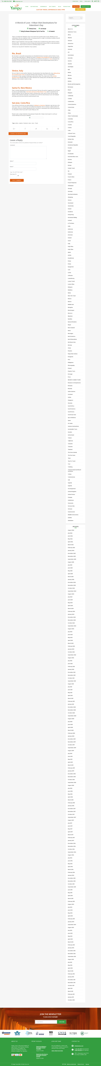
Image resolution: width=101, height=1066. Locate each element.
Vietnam (70, 509)
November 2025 (72, 556)
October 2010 (71, 1000)
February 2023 (71, 646)
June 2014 (70, 910)
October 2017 (71, 814)
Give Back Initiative (73, 194)
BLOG (59, 6)
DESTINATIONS (34, 6)
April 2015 (70, 895)
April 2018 (70, 797)
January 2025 (71, 579)
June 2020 (70, 724)
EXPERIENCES (43, 6)
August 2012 (71, 959)
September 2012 (72, 956)
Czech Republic (72, 136)
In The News (71, 223)
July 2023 (70, 631)
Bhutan (70, 75)
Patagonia (70, 356)
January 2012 (71, 976)
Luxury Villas (71, 284)
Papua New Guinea (72, 353)
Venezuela (70, 503)
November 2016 (72, 846)
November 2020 (72, 710)
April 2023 (70, 640)
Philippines (70, 362)
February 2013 (71, 945)
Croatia (70, 124)
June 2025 (70, 568)
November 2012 (71, 953)
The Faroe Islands (72, 452)
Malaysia (70, 287)
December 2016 (72, 843)
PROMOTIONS (75, 1)
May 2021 (70, 692)
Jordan (69, 255)
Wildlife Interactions (73, 514)
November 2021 (71, 675)
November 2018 (72, 776)
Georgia (70, 188)
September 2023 (72, 626)
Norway (70, 345)
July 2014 (70, 907)
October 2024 (71, 588)
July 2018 (70, 788)
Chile (69, 110)
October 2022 (71, 652)
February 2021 (71, 701)
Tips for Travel (39, 31)
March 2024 (71, 608)
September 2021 (72, 681)
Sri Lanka (70, 423)
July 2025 (70, 565)
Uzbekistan (71, 500)
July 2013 (70, 930)
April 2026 (70, 541)
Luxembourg (71, 278)
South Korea (71, 411)
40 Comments (52, 31)
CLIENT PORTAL (80, 9)
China (69, 113)
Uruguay (70, 497)
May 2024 (70, 602)
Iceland (70, 220)
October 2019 (71, 744)
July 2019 (70, 753)
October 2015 (71, 884)
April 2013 (70, 939)
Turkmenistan (71, 477)
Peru (69, 359)
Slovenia (70, 403)
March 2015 (70, 898)
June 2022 (70, 663)
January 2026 (71, 550)
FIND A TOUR (76, 6)
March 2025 (70, 576)
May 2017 (70, 829)
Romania (70, 385)
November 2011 (71, 982)
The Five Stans (71, 455)
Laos (69, 269)
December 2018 (72, 773)
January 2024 (71, 614)
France (69, 179)
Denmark (70, 142)
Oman (69, 348)
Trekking (70, 467)
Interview (70, 235)
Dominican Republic (73, 145)
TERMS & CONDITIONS (71, 1064)
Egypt (69, 150)
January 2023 (71, 649)
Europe (69, 165)
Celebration (71, 101)
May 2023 (70, 637)
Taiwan (70, 438)
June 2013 (70, 933)
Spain (69, 420)
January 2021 (71, 704)
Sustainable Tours (72, 429)
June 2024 (70, 599)
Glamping (70, 197)
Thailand (70, 449)
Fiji (68, 171)
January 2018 (71, 805)
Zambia (70, 517)
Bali (69, 69)
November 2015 (72, 881)
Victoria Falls (71, 506)
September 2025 (72, 559)
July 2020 (70, 721)
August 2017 (71, 820)
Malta (69, 293)
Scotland (70, 394)
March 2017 (70, 834)
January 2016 (71, 875)
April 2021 (70, 695)
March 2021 (70, 698)
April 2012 (70, 968)
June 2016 (70, 860)
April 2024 (70, 605)
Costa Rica (70, 121)
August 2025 (71, 562)
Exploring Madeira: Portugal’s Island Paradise (41, 1048)
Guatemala (71, 206)
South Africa (71, 406)
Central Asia (71, 107)
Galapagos (70, 185)
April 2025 (70, 573)
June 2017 (70, 826)
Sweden (70, 432)
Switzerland (71, 435)
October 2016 (71, 849)
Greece (69, 200)
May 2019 (70, 759)
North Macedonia (72, 339)
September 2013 (72, 924)
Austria (70, 61)
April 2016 (70, 866)
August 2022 (71, 657)
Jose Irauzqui (43, 28)
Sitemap (87, 1064)
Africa (69, 34)
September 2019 (72, 747)
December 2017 (72, 808)
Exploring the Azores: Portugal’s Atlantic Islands (42, 1055)
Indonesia (70, 229)
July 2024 (70, 597)
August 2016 (71, 855)
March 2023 (70, 643)
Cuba (69, 130)
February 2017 (71, 837)
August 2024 (71, 594)
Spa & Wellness (72, 417)
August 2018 (71, 785)
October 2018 (71, 779)
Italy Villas (70, 246)
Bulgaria (70, 92)
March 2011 (70, 991)
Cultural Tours (71, 133)
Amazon (70, 40)
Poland (69, 368)
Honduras (70, 211)
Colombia (70, 119)
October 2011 (71, 985)
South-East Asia (72, 414)
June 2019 (70, 756)
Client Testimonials (73, 116)
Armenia (70, 49)
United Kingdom (72, 491)
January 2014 (71, 921)
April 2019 (70, 762)
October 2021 (71, 678)
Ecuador (70, 148)
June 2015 (70, 889)
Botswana (70, 87)
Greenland (70, 203)
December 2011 (71, 979)
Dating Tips (23, 31)
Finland (70, 174)
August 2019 (71, 750)
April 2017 (70, 831)
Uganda (70, 482)
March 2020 (71, 730)
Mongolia (70, 307)
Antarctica (70, 43)
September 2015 (72, 887)
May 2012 (70, 965)
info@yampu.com (18, 1)
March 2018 (70, 800)
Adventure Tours (72, 32)
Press (69, 377)
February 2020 (71, 733)
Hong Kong (71, 214)
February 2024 (71, 611)
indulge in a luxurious (39, 105)
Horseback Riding (72, 217)
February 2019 (71, 768)
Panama (70, 351)
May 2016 (70, 863)
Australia (70, 58)
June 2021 (70, 689)
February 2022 (71, 666)
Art (68, 52)
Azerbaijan (70, 66)
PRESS (81, 1)
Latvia (69, 272)
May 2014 (70, 913)
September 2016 (72, 852)
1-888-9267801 (78, 1050)
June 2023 (70, 634)
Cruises (70, 127)
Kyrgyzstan (71, 266)
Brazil (69, 90)
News (69, 330)
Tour (44, 31)
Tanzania (70, 443)
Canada (70, 98)
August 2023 (71, 628)
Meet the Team (72, 295)
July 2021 (70, 686)
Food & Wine (71, 177)
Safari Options (71, 391)
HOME (26, 6)
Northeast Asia (72, 342)
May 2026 (70, 539)
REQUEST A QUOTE (86, 6)
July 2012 (70, 962)
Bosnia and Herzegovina (74, 84)
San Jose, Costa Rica (21, 103)
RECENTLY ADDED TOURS (74, 380)
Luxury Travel (71, 281)
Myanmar (70, 316)
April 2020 (70, 727)
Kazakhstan (71, 258)
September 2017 (72, 817)
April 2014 (70, 916)
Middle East (71, 304)
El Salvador (71, 153)
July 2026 (70, 533)
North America (71, 336)
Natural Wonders (72, 322)
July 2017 (70, 823)
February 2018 (71, 802)
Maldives (70, 290)
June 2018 (70, 791)
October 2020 (71, 713)
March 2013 (70, 942)
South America (71, 409)
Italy (69, 243)
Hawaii (69, 208)
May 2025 (70, 570)
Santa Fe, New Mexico (22, 88)
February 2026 (71, 547)
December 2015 (71, 878)
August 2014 (71, 904)
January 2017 (71, 840)
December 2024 (72, 582)
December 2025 (72, 553)
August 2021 (71, 684)
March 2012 (70, 971)
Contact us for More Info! (18, 133)
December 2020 (72, 707)
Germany (70, 191)
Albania (70, 37)
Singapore (70, 400)
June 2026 (70, 536)
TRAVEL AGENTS (87, 1)
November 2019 (72, 742)
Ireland (69, 237)
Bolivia (69, 81)
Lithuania (70, 275)
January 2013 (71, 947)
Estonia (70, 159)
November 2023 (72, 620)
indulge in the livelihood (43, 57)
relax (50, 59)
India (69, 226)
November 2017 (72, 811)
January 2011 (71, 997)
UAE (69, 480)
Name (12, 161)
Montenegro (71, 310)
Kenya (69, 261)
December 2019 (72, 739)
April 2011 (70, 988)
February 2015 (71, 901)
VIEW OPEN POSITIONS (57, 1050)
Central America (72, 104)
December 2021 (71, 672)
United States (71, 494)
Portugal (70, 374)
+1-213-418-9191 (78, 1049)
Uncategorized (71, 488)
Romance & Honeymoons (31, 31)
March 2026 (71, 544)
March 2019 (70, 765)
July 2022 (70, 660)
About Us (70, 29)
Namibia (70, 319)
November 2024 (72, 585)
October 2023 (71, 623)
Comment (12, 145)
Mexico (69, 298)
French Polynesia (72, 182)
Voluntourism (71, 511)
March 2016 (70, 869)
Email (12, 166)
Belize (69, 72)
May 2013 (70, 936)
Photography (71, 365)
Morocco (70, 313)
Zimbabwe (70, 520)
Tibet (69, 458)
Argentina (70, 46)
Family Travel (71, 168)
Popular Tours (71, 371)
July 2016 (70, 858)
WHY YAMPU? (52, 6)
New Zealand (71, 327)
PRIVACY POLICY (81, 1064)
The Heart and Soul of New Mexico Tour (36, 91)
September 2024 (72, 591)
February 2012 (71, 974)
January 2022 (71, 669)
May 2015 (70, 892)
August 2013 (71, 927)
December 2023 (72, 617)
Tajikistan (70, 440)
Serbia (69, 397)
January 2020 (71, 736)
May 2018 (70, 794)
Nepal (69, 324)
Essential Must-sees (73, 156)
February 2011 (71, 994)
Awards (70, 63)
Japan (69, 252)
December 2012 (71, 950)
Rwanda (70, 388)
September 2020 (72, 715)
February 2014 (71, 918)
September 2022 (72, 655)
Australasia (71, 55)
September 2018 (72, 782)
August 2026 (71, 530)
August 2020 (71, 718)
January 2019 (71, 771)
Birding (70, 78)
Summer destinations (73, 426)
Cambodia (70, 95)
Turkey (69, 474)
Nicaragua (70, 333)
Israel (69, 240)
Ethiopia (70, 162)
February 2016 (71, 872)
